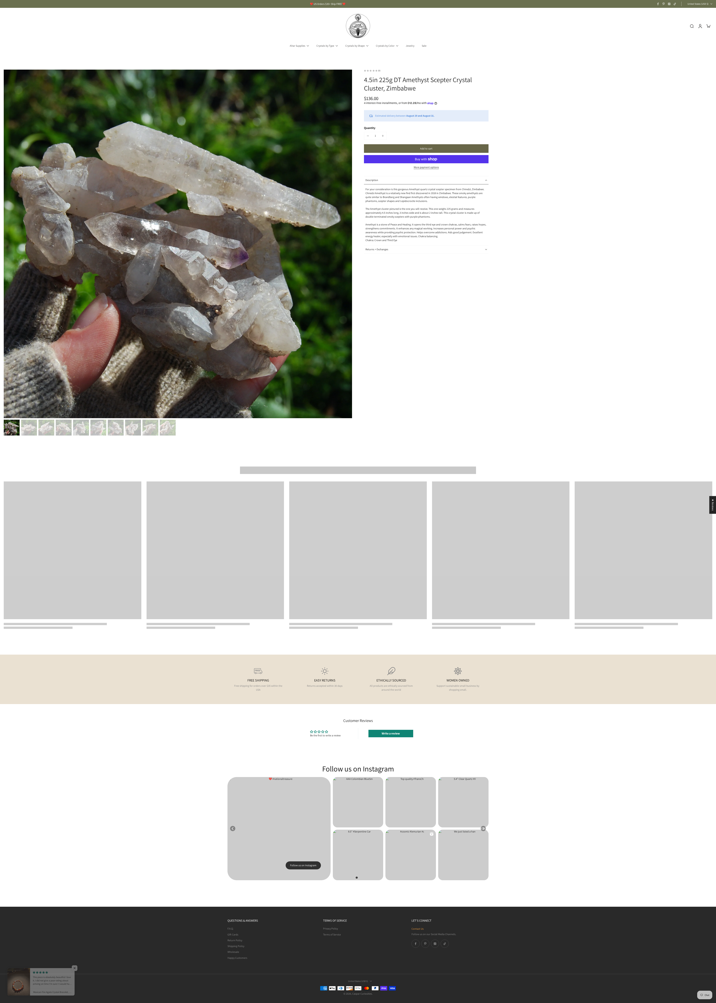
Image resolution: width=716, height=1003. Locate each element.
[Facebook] (658, 4)
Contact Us (418, 928)
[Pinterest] (663, 4)
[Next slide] (483, 828)
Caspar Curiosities (362, 993)
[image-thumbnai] (12, 428)
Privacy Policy (330, 928)
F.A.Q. (230, 928)
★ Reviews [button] (713, 505)
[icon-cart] (708, 26)
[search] (692, 26)
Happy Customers (237, 957)
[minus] (368, 136)
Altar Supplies (297, 45)
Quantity (369, 128)
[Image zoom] (178, 244)
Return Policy (234, 940)
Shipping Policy (235, 946)
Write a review (391, 733)
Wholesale (233, 952)
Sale (424, 45)
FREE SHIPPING (258, 680)
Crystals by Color (385, 45)
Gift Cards (232, 934)
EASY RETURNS (324, 680)
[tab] (357, 877)
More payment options (426, 167)
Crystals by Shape (355, 45)
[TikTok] (675, 4)
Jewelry (410, 45)
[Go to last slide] (232, 828)
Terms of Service (332, 934)
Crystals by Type (325, 45)
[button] (426, 148)
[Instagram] (669, 4)
